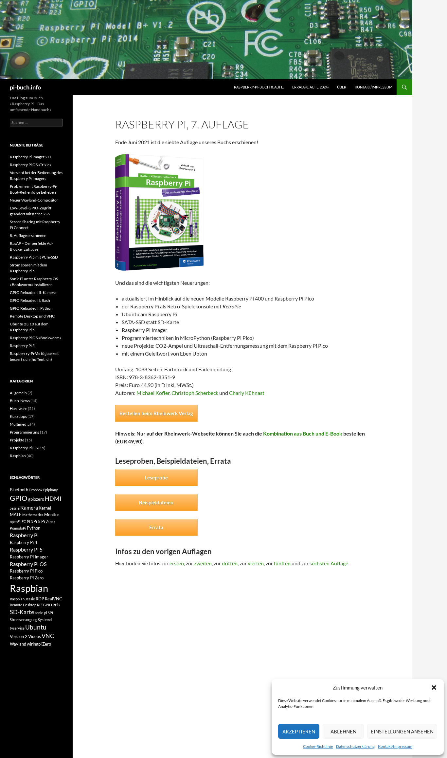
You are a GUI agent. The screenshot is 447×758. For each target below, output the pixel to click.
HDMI (53, 498)
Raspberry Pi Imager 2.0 (30, 156)
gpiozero (36, 499)
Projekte (17, 439)
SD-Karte (22, 612)
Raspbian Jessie (22, 599)
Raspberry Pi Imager (29, 556)
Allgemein (18, 392)
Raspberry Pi (24, 535)
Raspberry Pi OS (24, 447)
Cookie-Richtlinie (318, 746)
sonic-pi (41, 613)
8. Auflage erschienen (28, 235)
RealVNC (53, 598)
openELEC (18, 521)
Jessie (15, 508)
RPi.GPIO (44, 605)
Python (33, 528)
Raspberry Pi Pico (26, 570)
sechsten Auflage (329, 563)
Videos (34, 636)
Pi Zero (48, 521)
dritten (230, 563)
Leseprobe (156, 477)
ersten (177, 563)
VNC (48, 635)
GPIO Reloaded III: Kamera (33, 292)
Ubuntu (35, 627)
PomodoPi (18, 528)
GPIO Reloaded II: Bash (30, 300)
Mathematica (33, 515)
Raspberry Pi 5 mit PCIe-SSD (34, 257)
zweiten (203, 563)
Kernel (45, 508)
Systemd (45, 619)
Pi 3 (30, 521)
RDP (40, 598)
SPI (50, 613)
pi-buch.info (25, 87)
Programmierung (24, 432)
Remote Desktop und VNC (32, 316)
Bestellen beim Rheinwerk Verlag (156, 413)
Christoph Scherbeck (194, 393)
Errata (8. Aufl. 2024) (310, 87)
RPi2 (56, 605)
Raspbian (18, 455)
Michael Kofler (153, 393)
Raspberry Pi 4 (23, 542)
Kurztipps (18, 416)
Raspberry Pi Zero (27, 577)
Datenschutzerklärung (355, 746)
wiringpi (34, 644)
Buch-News (20, 400)
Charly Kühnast (246, 393)
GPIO (18, 498)
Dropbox (36, 490)
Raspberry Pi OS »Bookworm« (36, 337)
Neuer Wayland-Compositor (34, 200)
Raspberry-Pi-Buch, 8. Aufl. (259, 87)
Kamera (29, 507)
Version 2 (18, 636)
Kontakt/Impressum (395, 746)
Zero (46, 644)
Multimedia (19, 424)
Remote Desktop (23, 605)
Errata (156, 527)
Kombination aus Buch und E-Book (302, 433)
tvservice (17, 628)
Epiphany (50, 490)
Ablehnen (343, 731)
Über (341, 87)
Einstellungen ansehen (402, 731)
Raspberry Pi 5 (22, 345)
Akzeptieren (298, 731)
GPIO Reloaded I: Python (31, 308)
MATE (16, 514)
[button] (434, 687)
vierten (256, 563)
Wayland (18, 644)
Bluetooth (19, 489)
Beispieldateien (156, 502)
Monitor (51, 514)
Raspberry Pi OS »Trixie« (30, 164)
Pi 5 (37, 521)
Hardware (18, 408)
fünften (282, 563)
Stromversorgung (23, 619)
